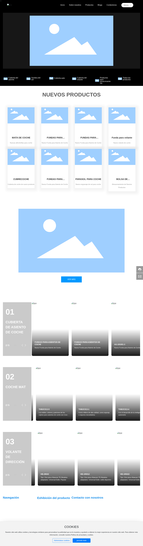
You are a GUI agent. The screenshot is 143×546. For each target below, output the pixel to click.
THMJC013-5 (39, 409)
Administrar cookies (62, 540)
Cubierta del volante (82, 79)
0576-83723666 (80, 508)
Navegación (11, 497)
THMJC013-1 (79, 409)
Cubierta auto (59, 78)
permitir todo (81, 540)
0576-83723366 (93, 511)
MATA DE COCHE (21, 137)
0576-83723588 (80, 511)
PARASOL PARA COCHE (88, 179)
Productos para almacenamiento (105, 80)
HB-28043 (38, 474)
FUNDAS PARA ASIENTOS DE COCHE (54, 138)
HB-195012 (78, 474)
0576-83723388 (93, 508)
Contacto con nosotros (87, 497)
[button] (22, 345)
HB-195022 (118, 474)
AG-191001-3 (119, 344)
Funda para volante (122, 137)
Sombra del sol (35, 79)
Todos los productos (127, 79)
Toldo (43, 515)
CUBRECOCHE (21, 179)
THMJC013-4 (119, 409)
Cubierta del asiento (13, 79)
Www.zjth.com (114, 500)
